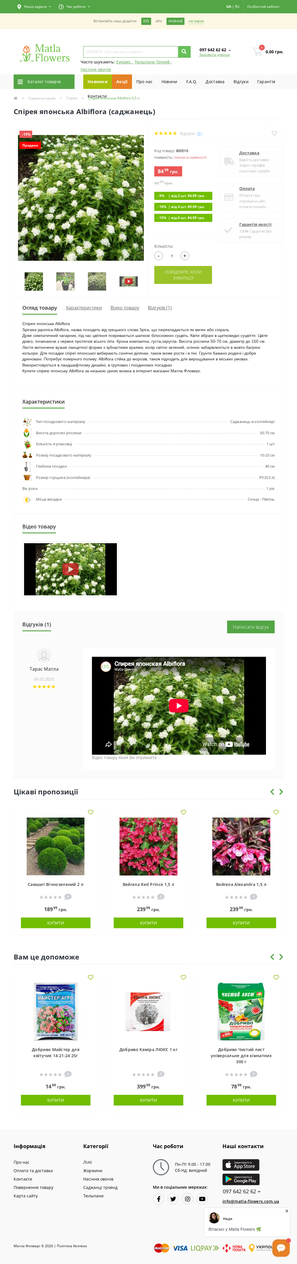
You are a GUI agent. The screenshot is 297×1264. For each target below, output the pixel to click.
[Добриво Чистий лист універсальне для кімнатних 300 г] (241, 1011)
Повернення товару (33, 1187)
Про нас (144, 81)
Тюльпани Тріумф (153, 62)
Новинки (98, 81)
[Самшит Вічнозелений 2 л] (56, 846)
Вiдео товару (125, 307)
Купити (55, 923)
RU (237, 6)
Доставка (215, 81)
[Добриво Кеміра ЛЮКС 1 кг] (148, 1011)
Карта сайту (26, 1196)
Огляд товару (39, 307)
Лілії (87, 1162)
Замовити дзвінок (214, 54)
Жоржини (92, 1170)
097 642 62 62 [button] (239, 1191)
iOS (146, 21)
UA (228, 6)
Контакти (97, 96)
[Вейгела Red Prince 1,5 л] (148, 846)
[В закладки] (90, 813)
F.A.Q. (191, 81)
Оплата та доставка (33, 1170)
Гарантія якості (255, 224)
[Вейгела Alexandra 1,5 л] (241, 846)
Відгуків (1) (160, 307)
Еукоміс (124, 62)
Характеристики (84, 307)
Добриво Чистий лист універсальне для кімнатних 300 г (241, 1055)
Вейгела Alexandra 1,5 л (241, 884)
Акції (122, 81)
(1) (199, 133)
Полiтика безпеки (72, 1245)
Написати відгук (251, 627)
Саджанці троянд (100, 1187)
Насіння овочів (96, 69)
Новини (170, 81)
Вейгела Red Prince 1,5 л (148, 884)
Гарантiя (266, 81)
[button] (34, 6)
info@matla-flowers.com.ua (250, 1201)
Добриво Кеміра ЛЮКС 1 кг (148, 1049)
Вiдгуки (241, 81)
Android (175, 21)
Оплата (247, 188)
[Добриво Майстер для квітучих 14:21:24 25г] (56, 1011)
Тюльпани (93, 1196)
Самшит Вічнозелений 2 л (56, 884)
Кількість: (163, 246)
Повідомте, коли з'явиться (183, 275)
